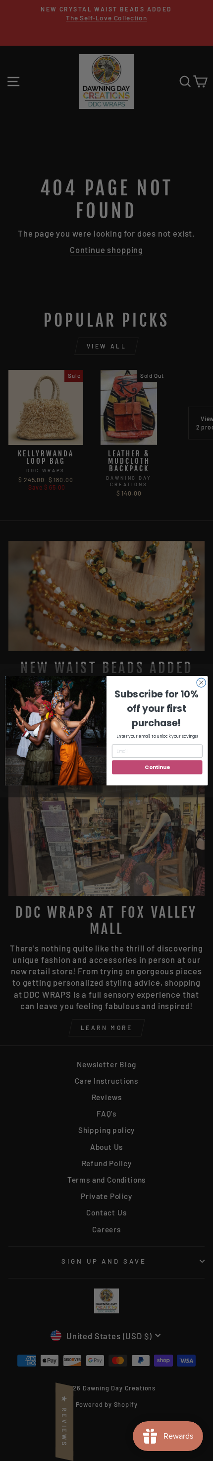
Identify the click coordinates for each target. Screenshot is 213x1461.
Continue (157, 767)
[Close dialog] (201, 682)
